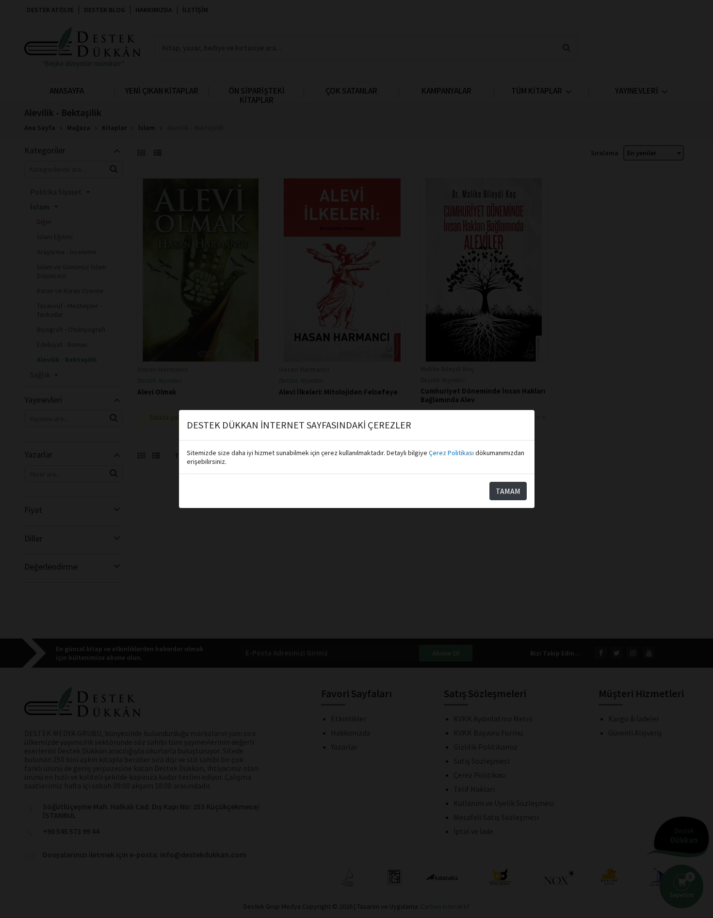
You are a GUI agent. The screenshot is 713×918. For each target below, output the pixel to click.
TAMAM (508, 491)
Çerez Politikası (451, 452)
